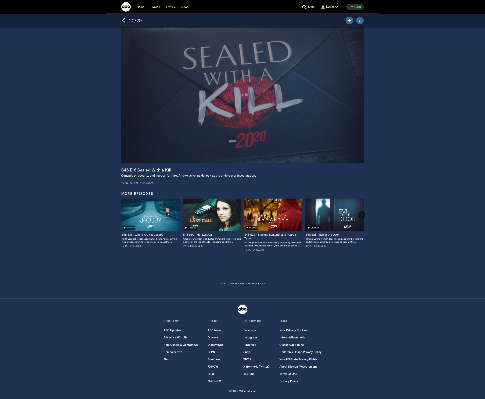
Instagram (250, 337)
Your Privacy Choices (293, 330)
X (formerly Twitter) (256, 366)
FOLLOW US (252, 321)
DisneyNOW (216, 345)
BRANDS (214, 321)
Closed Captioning (291, 345)
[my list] (349, 20)
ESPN (211, 352)
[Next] (361, 215)
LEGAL (284, 321)
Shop (166, 359)
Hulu (211, 374)
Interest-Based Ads (292, 337)
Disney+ (213, 337)
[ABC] (126, 7)
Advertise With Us (175, 337)
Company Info (172, 352)
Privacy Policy (288, 381)
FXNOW (213, 366)
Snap (246, 352)
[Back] (123, 20)
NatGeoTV (214, 381)
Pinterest (249, 345)
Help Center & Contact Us (180, 345)
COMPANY (171, 321)
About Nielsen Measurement (298, 366)
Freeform (214, 359)
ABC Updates (172, 330)
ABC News (214, 330)
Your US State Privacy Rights (298, 359)
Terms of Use (288, 374)
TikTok (247, 359)
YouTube (248, 374)
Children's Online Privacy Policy (300, 352)
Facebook (249, 330)
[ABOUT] (360, 20)
